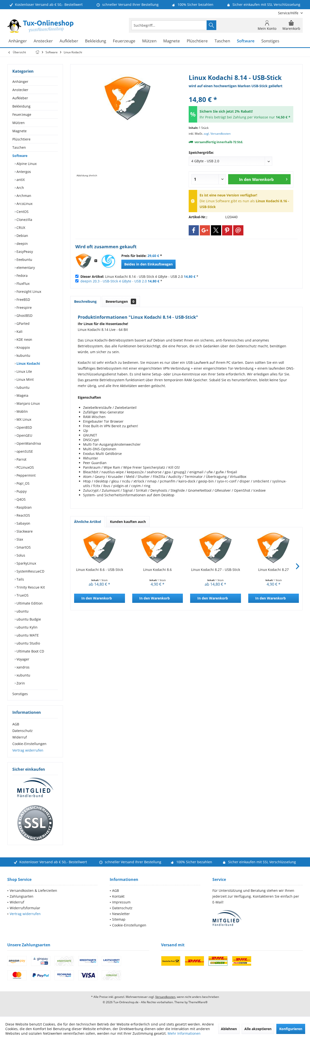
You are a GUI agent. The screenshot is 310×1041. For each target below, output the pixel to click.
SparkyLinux (26, 563)
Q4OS (21, 499)
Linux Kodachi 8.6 (157, 569)
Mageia (22, 395)
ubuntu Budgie (28, 619)
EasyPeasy (24, 251)
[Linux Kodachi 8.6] (157, 548)
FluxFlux (23, 283)
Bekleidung (21, 106)
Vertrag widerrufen (27, 750)
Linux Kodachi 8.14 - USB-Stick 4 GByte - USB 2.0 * (139, 276)
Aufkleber (20, 98)
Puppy (21, 491)
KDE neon (24, 339)
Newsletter (121, 913)
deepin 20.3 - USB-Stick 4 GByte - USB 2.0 (113, 281)
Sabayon (23, 523)
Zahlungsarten (21, 896)
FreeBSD (23, 299)
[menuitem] (288, 13)
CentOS (22, 211)
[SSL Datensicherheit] (35, 823)
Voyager (22, 659)
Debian (22, 235)
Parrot (21, 459)
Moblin (22, 411)
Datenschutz (22, 730)
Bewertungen (120, 301)
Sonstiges (20, 693)
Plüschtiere (21, 139)
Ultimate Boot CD (30, 651)
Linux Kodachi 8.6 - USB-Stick (99, 569)
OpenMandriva (28, 443)
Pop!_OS (23, 483)
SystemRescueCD (30, 571)
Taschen (19, 147)
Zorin (20, 683)
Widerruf (19, 737)
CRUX (20, 227)
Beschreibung (85, 301)
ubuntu (22, 611)
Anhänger (20, 81)
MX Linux (23, 419)
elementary (25, 267)
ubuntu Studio (28, 643)
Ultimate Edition (29, 603)
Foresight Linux (28, 291)
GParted (23, 323)
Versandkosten (165, 997)
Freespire (24, 307)
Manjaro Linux (28, 403)
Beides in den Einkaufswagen (148, 264)
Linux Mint (25, 379)
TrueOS (22, 595)
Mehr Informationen (184, 1033)
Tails (20, 579)
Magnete (19, 131)
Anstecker (20, 89)
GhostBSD (24, 315)
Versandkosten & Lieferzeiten (33, 890)
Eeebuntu (24, 259)
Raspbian (24, 507)
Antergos (23, 171)
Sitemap (118, 919)
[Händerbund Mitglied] (35, 787)
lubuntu (23, 387)
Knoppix (23, 347)
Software (19, 155)
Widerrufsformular (25, 908)
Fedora (22, 275)
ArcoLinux (24, 203)
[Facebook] (194, 230)
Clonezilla (24, 219)
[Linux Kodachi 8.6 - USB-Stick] (99, 548)
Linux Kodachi (28, 363)
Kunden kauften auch (128, 521)
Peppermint (26, 475)
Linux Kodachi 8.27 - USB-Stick (215, 569)
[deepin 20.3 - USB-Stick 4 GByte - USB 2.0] (108, 261)
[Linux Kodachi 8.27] (273, 548)
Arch (20, 187)
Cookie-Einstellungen (29, 743)
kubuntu (23, 355)
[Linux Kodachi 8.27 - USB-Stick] (215, 548)
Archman (23, 195)
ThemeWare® (198, 1002)
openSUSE (24, 451)
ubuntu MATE (27, 635)
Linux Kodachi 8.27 (273, 569)
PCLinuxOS (25, 467)
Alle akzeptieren (257, 1028)
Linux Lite (24, 371)
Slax (19, 539)
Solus (20, 555)
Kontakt (118, 896)
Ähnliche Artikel (87, 521)
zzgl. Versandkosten (217, 134)
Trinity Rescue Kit (30, 587)
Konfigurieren (290, 1028)
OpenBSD (24, 427)
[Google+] (205, 230)
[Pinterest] (227, 230)
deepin (22, 243)
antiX (20, 179)
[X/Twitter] (216, 230)
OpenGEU (24, 435)
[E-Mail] (238, 230)
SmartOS (23, 547)
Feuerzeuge (21, 114)
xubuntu (23, 675)
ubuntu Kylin (27, 627)
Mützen (18, 122)
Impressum (121, 902)
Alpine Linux (26, 163)
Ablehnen (229, 1028)
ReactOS (23, 515)
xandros (23, 667)
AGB (15, 724)
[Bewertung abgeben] (241, 93)
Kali (19, 331)
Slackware (24, 531)
